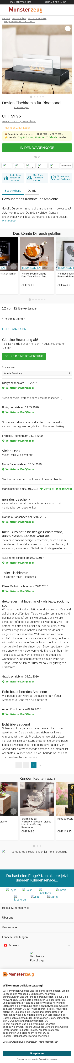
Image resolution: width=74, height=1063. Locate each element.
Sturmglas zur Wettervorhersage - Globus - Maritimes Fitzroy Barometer (37, 823)
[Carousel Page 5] (42, 299)
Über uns (7, 917)
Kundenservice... (44, 880)
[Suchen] (52, 10)
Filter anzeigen (14, 329)
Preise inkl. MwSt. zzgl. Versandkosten (19, 121)
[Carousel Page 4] (39, 299)
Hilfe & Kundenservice (15, 907)
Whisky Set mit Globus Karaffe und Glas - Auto (34, 275)
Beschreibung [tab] (13, 190)
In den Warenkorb (37, 148)
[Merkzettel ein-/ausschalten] (67, 89)
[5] (43, 96)
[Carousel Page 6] (44, 299)
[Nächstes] (68, 61)
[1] (31, 97)
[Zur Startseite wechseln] (28, 10)
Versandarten (10, 927)
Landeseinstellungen (15, 937)
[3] (37, 96)
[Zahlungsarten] (37, 895)
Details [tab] (32, 190)
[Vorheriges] (5, 61)
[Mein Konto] (67, 10)
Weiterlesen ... (10, 221)
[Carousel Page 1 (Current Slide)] (30, 299)
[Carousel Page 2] (33, 299)
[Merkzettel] (60, 10)
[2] (34, 96)
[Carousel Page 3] (36, 299)
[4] (40, 96)
